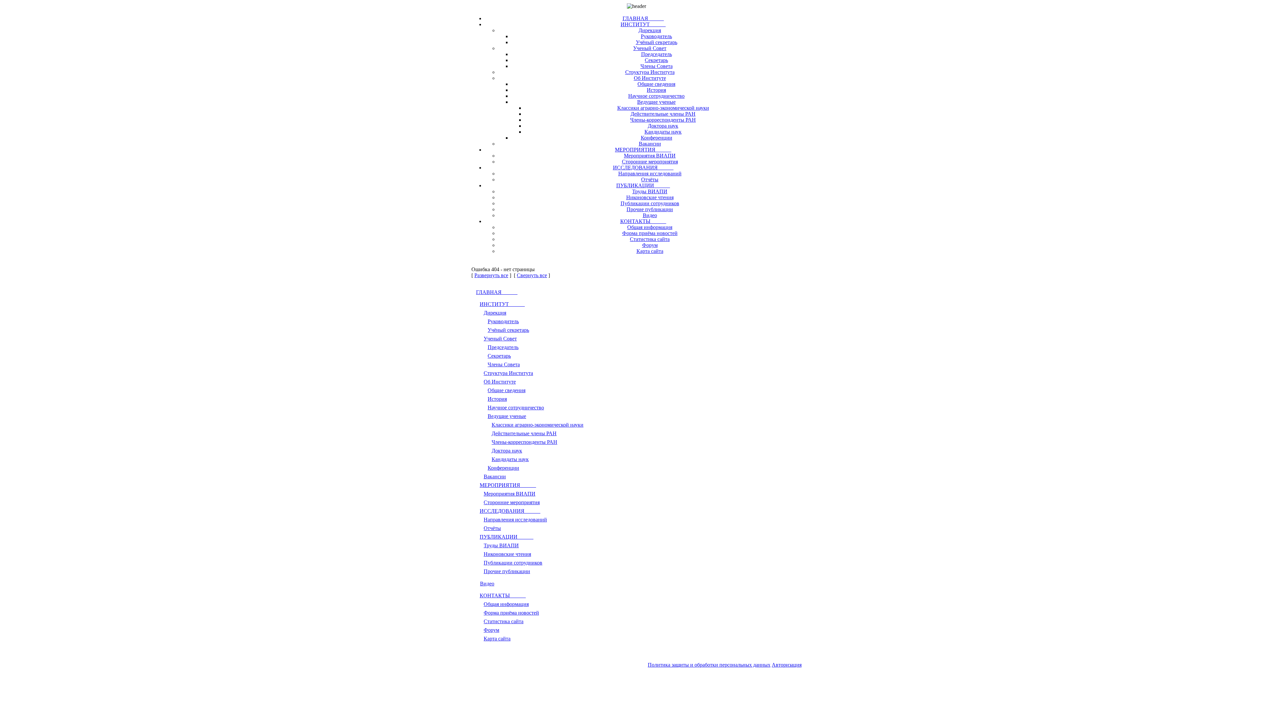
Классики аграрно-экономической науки (663, 108)
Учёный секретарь (656, 42)
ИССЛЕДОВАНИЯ (643, 167)
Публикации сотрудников (650, 203)
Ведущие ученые (656, 102)
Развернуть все (491, 275)
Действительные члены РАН (663, 114)
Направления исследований (650, 173)
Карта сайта (649, 251)
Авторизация (787, 665)
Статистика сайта (650, 239)
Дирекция (649, 30)
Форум (650, 245)
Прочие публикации (650, 209)
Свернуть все (532, 275)
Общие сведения (656, 84)
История (656, 90)
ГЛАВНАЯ (643, 18)
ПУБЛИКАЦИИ (643, 185)
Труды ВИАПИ (649, 191)
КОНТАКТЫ (643, 221)
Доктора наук (663, 126)
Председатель (656, 54)
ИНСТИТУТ (643, 24)
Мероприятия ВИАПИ (650, 155)
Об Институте (650, 78)
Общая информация (649, 227)
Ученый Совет (649, 48)
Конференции (656, 138)
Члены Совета (656, 66)
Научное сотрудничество (656, 96)
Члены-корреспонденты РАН (663, 120)
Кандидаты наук (663, 132)
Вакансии (650, 144)
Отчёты (649, 179)
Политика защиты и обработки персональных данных (709, 665)
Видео (650, 215)
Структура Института (650, 72)
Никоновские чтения (650, 197)
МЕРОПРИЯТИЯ (643, 149)
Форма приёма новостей (650, 233)
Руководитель (656, 36)
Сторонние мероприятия (650, 161)
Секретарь (656, 60)
